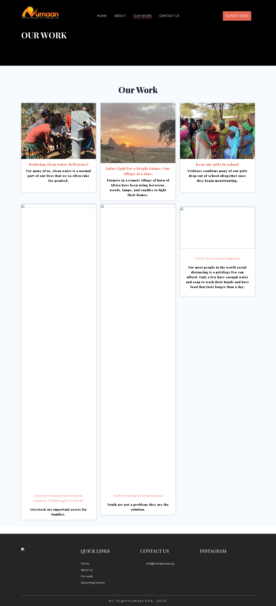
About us (87, 570)
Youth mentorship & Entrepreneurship (138, 496)
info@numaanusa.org (160, 563)
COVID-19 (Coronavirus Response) (217, 258)
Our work (87, 576)
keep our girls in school (217, 164)
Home (85, 563)
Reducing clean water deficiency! (58, 164)
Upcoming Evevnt (93, 582)
